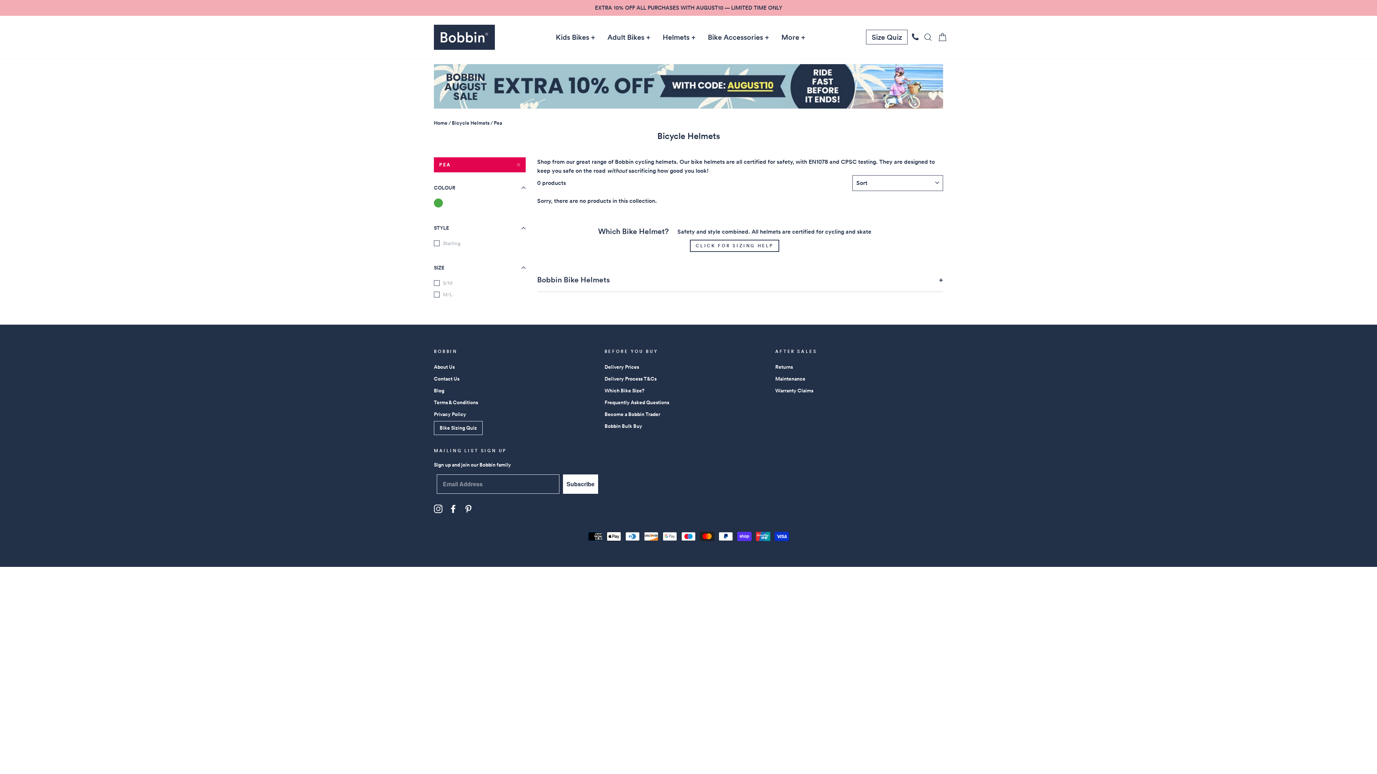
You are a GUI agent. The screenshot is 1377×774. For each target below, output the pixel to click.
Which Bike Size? (624, 390)
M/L (448, 294)
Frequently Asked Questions (637, 402)
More (790, 37)
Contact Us (446, 378)
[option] (688, 8)
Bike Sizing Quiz (458, 427)
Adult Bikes (625, 37)
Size (439, 267)
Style (441, 227)
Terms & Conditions (456, 402)
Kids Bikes (572, 37)
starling (451, 243)
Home (441, 122)
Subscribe (581, 484)
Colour (444, 187)
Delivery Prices (622, 367)
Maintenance (790, 378)
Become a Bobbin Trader (632, 414)
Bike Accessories (735, 37)
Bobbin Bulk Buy (623, 426)
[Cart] (940, 37)
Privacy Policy (450, 414)
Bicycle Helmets (470, 122)
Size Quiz (887, 37)
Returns (784, 367)
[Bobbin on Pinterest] (468, 509)
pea (445, 165)
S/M (448, 283)
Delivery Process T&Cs (631, 378)
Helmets (676, 37)
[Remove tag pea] (438, 203)
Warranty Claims (794, 390)
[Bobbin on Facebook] (453, 509)
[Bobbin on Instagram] (438, 509)
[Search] (926, 37)
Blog (439, 390)
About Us (444, 367)
